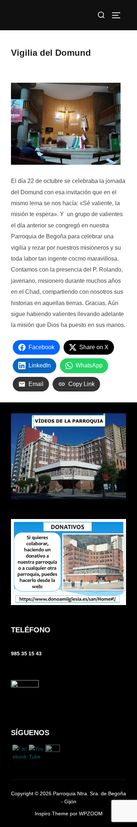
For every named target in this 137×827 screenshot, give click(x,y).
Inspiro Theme (51, 813)
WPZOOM (91, 813)
